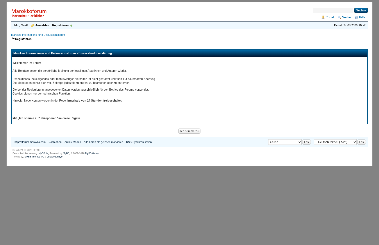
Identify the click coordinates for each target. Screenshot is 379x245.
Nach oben (55, 142)
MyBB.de (43, 153)
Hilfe (362, 17)
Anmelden (42, 25)
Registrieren (60, 25)
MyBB (66, 153)
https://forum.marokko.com (30, 142)
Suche (346, 17)
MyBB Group (92, 153)
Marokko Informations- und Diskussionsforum (38, 34)
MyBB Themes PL (34, 156)
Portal (330, 17)
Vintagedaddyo (55, 156)
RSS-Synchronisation (139, 142)
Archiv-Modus (72, 142)
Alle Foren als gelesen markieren (103, 142)
